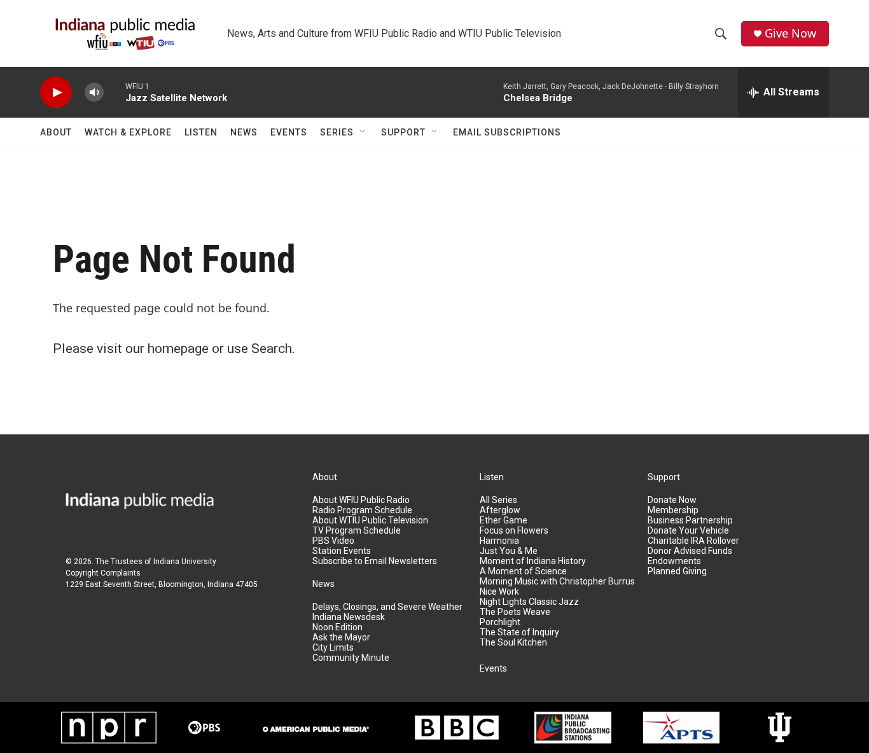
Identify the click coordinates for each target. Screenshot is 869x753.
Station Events (341, 551)
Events (288, 132)
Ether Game (503, 520)
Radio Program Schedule (362, 510)
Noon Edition (337, 627)
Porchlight (500, 622)
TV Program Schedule (356, 530)
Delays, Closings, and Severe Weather (387, 607)
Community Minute (350, 658)
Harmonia (499, 541)
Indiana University (184, 561)
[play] (56, 92)
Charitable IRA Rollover (693, 541)
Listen (201, 132)
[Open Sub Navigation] (363, 132)
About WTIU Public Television (370, 520)
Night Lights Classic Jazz (529, 602)
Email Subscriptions (507, 132)
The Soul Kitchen (513, 642)
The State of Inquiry (519, 632)
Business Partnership (690, 520)
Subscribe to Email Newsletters (374, 561)
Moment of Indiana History (533, 561)
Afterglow (500, 510)
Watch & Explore (128, 132)
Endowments (674, 561)
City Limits (333, 648)
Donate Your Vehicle (688, 530)
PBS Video (333, 541)
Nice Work (499, 592)
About (56, 132)
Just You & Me (509, 551)
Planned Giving (677, 571)
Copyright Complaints (103, 573)
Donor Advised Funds (690, 551)
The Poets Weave (515, 612)
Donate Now (672, 500)
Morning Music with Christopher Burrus (557, 581)
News (244, 132)
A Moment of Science (523, 571)
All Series (498, 500)
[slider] (114, 92)
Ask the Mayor (341, 637)
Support (403, 132)
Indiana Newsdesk (348, 617)
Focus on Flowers (514, 530)
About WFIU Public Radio (361, 500)
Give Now (790, 33)
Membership (673, 510)
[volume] (94, 92)
